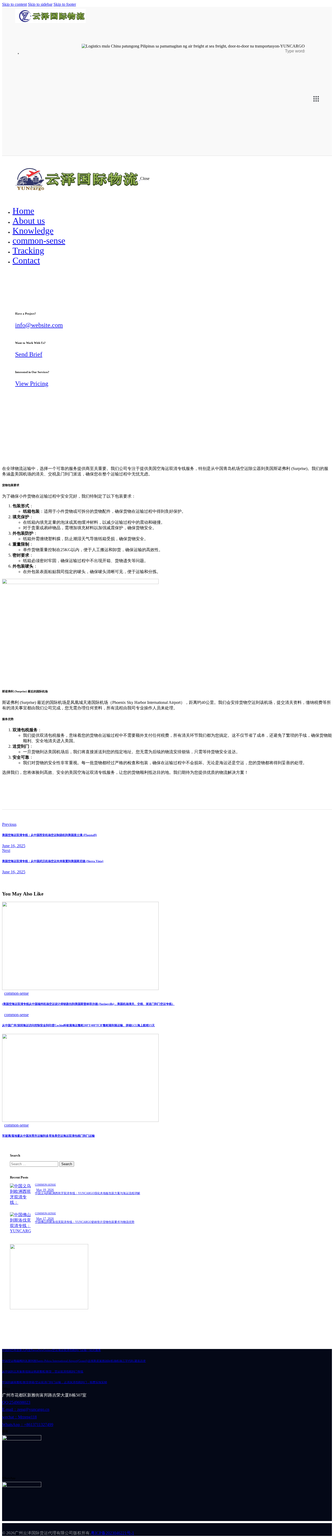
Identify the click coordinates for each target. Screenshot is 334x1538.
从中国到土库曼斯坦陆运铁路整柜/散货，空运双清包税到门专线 (42, 1371)
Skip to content (14, 4)
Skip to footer (64, 4)
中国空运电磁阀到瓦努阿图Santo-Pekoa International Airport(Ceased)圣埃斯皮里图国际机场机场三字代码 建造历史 (74, 1360)
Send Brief (28, 354)
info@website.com (39, 325)
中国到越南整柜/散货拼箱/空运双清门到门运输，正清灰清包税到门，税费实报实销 (54, 1382)
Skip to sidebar (40, 4)
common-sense (16, 993)
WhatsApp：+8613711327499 (27, 1424)
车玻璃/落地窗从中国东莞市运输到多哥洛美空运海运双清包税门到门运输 (48, 1135)
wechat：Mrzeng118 (19, 1417)
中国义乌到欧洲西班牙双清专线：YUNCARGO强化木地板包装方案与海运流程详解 (87, 1193)
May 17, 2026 (45, 1219)
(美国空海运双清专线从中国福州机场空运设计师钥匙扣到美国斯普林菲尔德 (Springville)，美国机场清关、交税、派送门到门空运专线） (88, 1003)
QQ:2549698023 (16, 1402)
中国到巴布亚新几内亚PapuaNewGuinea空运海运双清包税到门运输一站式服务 (51, 1350)
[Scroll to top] (319, 1511)
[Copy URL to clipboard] (52, 790)
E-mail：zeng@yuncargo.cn (25, 1409)
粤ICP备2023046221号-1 (112, 1533)
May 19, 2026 (45, 1190)
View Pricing (31, 383)
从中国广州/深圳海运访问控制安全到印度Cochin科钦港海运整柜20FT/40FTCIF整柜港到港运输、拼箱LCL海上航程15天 (78, 1025)
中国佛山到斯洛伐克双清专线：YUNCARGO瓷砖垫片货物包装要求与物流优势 (84, 1221)
